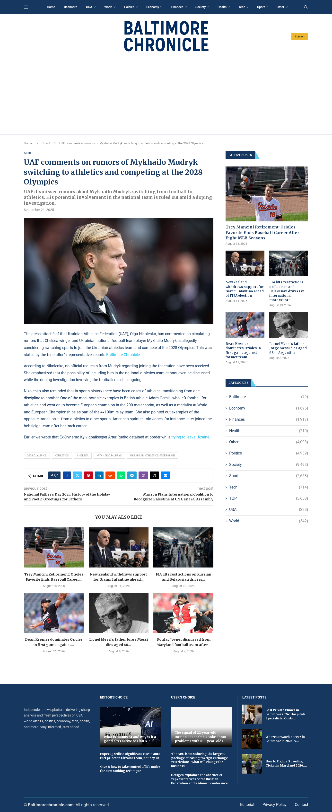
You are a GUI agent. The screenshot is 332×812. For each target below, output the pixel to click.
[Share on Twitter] (77, 475)
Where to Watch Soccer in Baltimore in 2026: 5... (285, 739)
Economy (152, 7)
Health (222, 7)
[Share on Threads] (154, 475)
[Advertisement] (166, 93)
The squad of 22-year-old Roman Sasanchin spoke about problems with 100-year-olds (200, 737)
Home (51, 7)
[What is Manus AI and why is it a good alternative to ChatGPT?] (130, 727)
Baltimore (70, 7)
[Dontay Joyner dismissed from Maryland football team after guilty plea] (183, 613)
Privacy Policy (274, 804)
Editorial (247, 804)
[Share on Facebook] (67, 475)
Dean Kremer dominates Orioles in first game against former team (243, 350)
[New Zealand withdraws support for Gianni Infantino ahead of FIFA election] (119, 547)
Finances (177, 7)
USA (89, 7)
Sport (261, 7)
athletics (62, 455)
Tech (241, 7)
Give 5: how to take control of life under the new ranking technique (130, 769)
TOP (268, 498)
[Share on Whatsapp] (121, 475)
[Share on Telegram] (132, 475)
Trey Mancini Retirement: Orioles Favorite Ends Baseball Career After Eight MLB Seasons (262, 232)
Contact (300, 36)
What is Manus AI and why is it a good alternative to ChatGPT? (130, 739)
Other (280, 7)
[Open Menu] (26, 7)
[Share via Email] (165, 475)
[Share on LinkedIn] (99, 475)
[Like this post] (56, 475)
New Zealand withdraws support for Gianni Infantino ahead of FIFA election (245, 289)
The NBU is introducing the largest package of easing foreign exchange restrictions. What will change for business (199, 760)
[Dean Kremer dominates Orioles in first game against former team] (54, 613)
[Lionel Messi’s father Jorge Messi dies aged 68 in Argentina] (119, 613)
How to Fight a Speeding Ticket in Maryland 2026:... (286, 763)
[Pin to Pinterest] (88, 475)
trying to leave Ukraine (190, 437)
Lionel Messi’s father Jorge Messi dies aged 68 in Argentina (288, 348)
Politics (129, 7)
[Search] (305, 7)
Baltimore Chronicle (123, 354)
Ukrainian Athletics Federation (152, 455)
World (108, 7)
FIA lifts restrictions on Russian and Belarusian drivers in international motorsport (286, 291)
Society (200, 7)
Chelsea (82, 455)
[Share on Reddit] (110, 475)
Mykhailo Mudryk (109, 455)
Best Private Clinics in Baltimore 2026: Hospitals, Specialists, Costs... (286, 714)
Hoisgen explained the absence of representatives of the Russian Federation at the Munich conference (199, 779)
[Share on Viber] (143, 475)
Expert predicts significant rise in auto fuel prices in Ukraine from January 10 (130, 756)
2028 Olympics (37, 455)
